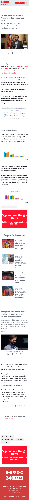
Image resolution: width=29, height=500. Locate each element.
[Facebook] (12, 53)
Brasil (12, 436)
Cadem (4, 207)
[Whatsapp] (8, 53)
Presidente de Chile (7, 440)
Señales (20, 3)
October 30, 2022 (8, 418)
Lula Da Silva (19, 440)
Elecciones (5, 436)
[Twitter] (16, 53)
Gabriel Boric (12, 207)
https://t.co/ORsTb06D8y (18, 406)
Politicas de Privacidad (14, 492)
